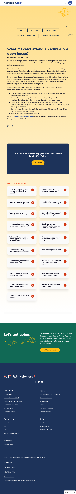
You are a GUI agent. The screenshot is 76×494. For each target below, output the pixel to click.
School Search (8, 394)
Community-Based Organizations (14, 401)
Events (42, 405)
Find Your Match (8, 408)
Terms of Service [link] (9, 477)
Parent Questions (45, 411)
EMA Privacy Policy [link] (10, 472)
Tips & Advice (44, 401)
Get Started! (38, 163)
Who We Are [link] (8, 462)
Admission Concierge (46, 408)
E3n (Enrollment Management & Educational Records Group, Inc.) (27, 457)
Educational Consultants (11, 405)
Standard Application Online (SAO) (50, 394)
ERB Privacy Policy (9, 467)
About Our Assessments (11, 423)
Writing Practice (8, 444)
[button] (13, 3)
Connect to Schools (9, 411)
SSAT (5, 429)
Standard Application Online (23, 117)
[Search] (65, 3)
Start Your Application (50, 350)
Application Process (46, 398)
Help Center (43, 423)
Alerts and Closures (46, 429)
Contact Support (45, 426)
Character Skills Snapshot (11, 433)
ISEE (5, 426)
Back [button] (9, 126)
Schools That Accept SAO (11, 398)
